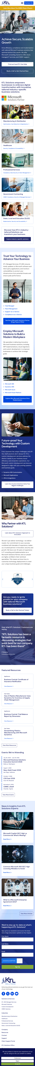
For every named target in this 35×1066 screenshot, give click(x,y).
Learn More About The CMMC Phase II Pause (17, 8)
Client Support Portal (8, 1041)
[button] (3, 579)
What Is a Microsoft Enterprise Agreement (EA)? (15, 901)
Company (5, 1029)
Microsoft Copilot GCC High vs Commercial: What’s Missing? (15, 834)
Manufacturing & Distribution (9, 1016)
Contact (4, 1035)
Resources (5, 1032)
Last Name (5, 944)
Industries (5, 1013)
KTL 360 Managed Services (9, 1002)
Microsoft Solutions (7, 1004)
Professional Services (7, 1021)
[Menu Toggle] (22, 3)
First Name (5, 936)
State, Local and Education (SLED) (11, 1025)
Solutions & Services (8, 999)
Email (3, 951)
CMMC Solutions (6, 1009)
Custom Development (7, 1006)
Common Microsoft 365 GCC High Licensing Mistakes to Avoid (16, 868)
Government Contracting (8, 1023)
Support (4, 1038)
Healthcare (4, 1018)
